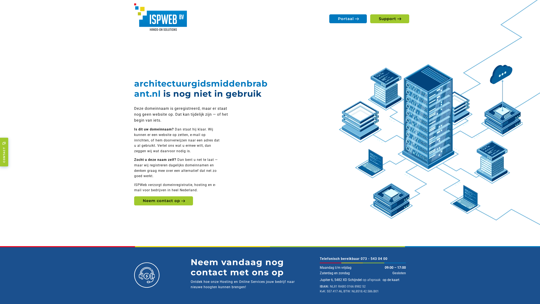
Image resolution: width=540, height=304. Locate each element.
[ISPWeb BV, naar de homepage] (160, 17)
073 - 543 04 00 (374, 259)
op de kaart (391, 280)
